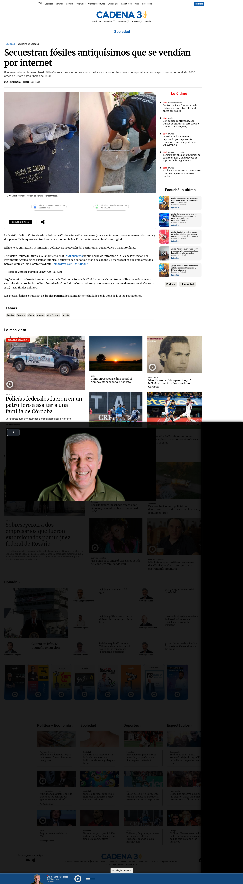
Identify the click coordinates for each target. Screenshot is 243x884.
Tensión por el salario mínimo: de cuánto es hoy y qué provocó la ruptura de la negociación (181, 157)
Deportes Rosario (175, 103)
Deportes (49, 4)
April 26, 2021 (54, 271)
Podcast (171, 284)
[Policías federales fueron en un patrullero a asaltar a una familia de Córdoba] (44, 363)
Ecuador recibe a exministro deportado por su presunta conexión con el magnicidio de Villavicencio (180, 140)
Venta (31, 315)
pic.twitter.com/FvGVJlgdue (71, 264)
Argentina (108, 21)
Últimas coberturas (96, 4)
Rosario (135, 21)
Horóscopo (147, 4)
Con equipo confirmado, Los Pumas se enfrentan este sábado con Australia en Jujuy (181, 123)
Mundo (148, 21)
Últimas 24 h (113, 4)
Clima (136, 4)
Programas (81, 4)
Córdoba (122, 21)
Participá (199, 4)
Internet (40, 315)
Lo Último (96, 21)
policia (65, 315)
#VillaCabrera (74, 256)
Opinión (69, 4)
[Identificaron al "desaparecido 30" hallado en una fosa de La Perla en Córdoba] (174, 354)
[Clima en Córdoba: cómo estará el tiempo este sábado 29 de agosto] (116, 353)
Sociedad (10, 44)
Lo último (179, 93)
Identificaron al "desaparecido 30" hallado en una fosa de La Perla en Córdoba (169, 383)
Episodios (175, 207)
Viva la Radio (153, 377)
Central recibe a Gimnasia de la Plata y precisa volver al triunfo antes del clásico (180, 108)
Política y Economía (176, 152)
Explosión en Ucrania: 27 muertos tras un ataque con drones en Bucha (182, 173)
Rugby (170, 118)
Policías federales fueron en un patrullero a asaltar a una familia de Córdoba (44, 405)
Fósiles (10, 315)
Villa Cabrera (53, 315)
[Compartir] (43, 222)
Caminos (59, 4)
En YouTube (126, 4)
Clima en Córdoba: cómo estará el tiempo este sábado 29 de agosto (111, 380)
